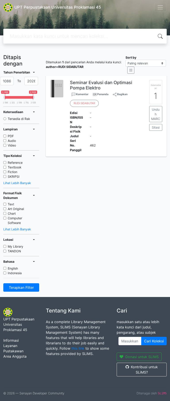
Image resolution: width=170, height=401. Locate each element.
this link (77, 348)
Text (11, 204)
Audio (12, 141)
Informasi (11, 340)
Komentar (82, 94)
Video (12, 145)
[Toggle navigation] (160, 7)
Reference (15, 162)
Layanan (10, 345)
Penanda (102, 94)
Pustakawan (13, 351)
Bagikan (122, 94)
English (13, 268)
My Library (15, 246)
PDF (11, 136)
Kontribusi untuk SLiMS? (144, 369)
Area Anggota (15, 356)
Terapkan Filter (21, 287)
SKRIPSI (13, 176)
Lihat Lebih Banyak (17, 183)
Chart (12, 213)
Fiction (12, 172)
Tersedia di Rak (19, 119)
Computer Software (15, 220)
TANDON (14, 251)
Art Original (16, 209)
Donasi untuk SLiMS (142, 357)
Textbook (14, 167)
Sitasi (156, 127)
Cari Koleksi (154, 341)
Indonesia (15, 273)
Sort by (131, 57)
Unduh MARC (155, 114)
